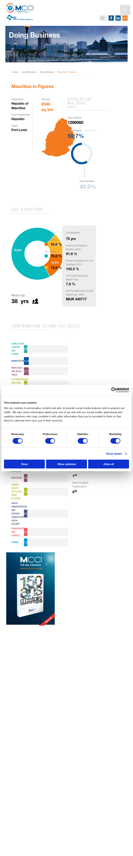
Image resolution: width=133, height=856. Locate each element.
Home (15, 72)
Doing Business (47, 72)
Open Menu (125, 10)
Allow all (108, 464)
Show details (114, 453)
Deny (24, 464)
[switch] (50, 441)
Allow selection (66, 464)
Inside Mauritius (29, 72)
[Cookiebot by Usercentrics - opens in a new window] (114, 390)
